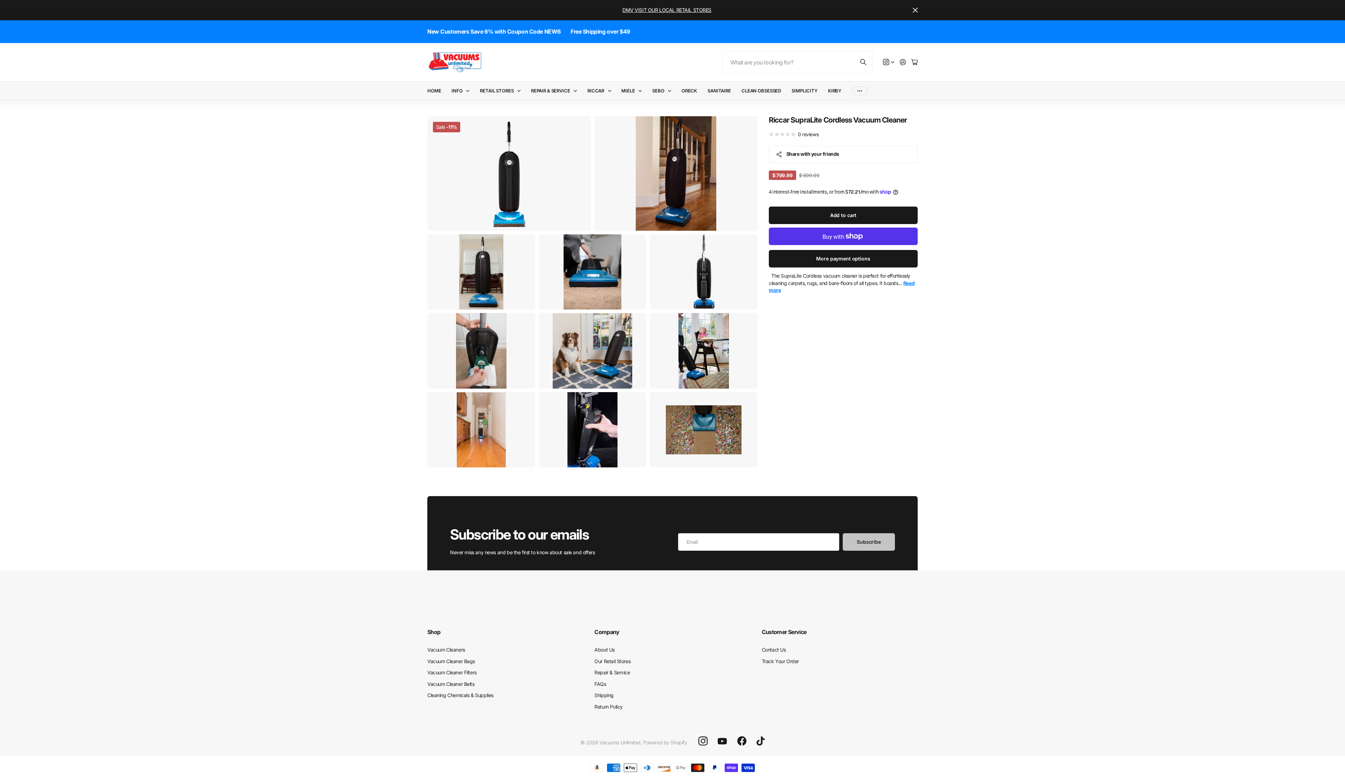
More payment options (843, 259)
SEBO (658, 90)
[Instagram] (703, 741)
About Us (604, 650)
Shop (433, 631)
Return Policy (608, 707)
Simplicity (805, 90)
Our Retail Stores (612, 661)
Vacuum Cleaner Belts (451, 684)
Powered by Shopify (665, 742)
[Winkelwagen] (914, 62)
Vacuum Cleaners (446, 650)
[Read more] (888, 62)
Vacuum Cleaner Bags (451, 661)
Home (434, 90)
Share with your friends (812, 154)
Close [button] (915, 10)
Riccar (595, 90)
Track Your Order (780, 661)
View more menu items (860, 90)
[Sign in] (903, 62)
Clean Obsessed (761, 90)
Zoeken (863, 62)
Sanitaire (719, 90)
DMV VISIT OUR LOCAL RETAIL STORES (666, 10)
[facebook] (741, 741)
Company (607, 631)
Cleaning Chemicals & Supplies (460, 695)
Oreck (689, 90)
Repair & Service (550, 90)
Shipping (604, 695)
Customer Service (784, 631)
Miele (628, 90)
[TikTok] (761, 741)
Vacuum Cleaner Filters (452, 672)
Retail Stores (496, 90)
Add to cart (843, 215)
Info (456, 90)
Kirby (834, 90)
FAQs (600, 684)
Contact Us (774, 650)
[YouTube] (722, 741)
